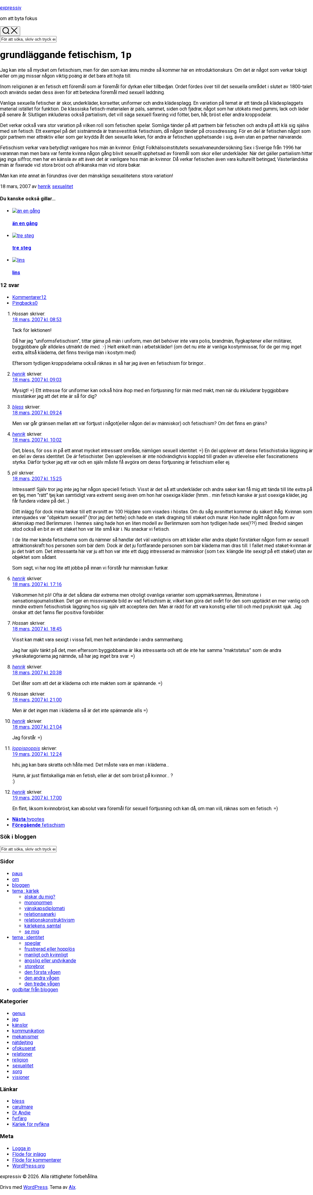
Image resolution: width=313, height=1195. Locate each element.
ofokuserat (23, 1048)
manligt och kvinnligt (46, 955)
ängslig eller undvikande (50, 961)
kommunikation (28, 1031)
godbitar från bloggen (35, 990)
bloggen (21, 885)
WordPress (35, 1187)
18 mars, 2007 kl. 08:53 (37, 319)
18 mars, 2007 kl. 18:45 (37, 629)
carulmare (22, 1107)
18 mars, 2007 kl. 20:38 (37, 673)
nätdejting (22, 1042)
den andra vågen (41, 978)
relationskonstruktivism (49, 920)
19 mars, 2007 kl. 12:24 (37, 754)
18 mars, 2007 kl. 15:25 (37, 479)
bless (18, 407)
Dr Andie (21, 1113)
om (15, 879)
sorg (17, 1071)
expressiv (10, 8)
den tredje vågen (42, 984)
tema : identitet (28, 937)
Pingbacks (25, 303)
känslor (20, 1025)
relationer (22, 1054)
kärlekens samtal (42, 926)
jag (15, 1019)
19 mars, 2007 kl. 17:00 (37, 798)
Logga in (21, 1148)
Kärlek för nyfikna (30, 1124)
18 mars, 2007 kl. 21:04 (37, 727)
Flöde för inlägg (29, 1154)
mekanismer (25, 1037)
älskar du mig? (39, 897)
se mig (31, 932)
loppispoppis (26, 748)
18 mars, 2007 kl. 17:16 (37, 584)
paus (17, 873)
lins (16, 272)
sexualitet (62, 186)
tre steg (21, 248)
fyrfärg (19, 1118)
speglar (32, 943)
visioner (20, 1077)
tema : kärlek (25, 891)
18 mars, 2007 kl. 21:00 (37, 700)
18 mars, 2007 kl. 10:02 (37, 440)
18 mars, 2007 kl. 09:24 (37, 413)
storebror (34, 966)
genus (18, 1013)
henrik (44, 186)
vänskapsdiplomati (44, 908)
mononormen (38, 902)
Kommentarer (29, 297)
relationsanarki (40, 914)
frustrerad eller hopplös (49, 949)
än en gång (25, 223)
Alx (72, 1187)
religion (20, 1060)
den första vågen (42, 972)
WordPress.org (28, 1166)
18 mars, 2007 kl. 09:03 (37, 380)
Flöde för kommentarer (36, 1160)
